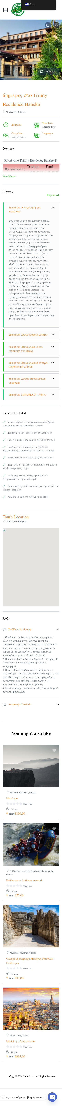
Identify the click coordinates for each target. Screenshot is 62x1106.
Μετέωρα (12, 798)
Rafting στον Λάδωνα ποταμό (24, 880)
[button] (31, 563)
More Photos (50, 71)
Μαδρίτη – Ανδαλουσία (20, 1041)
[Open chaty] (52, 1097)
